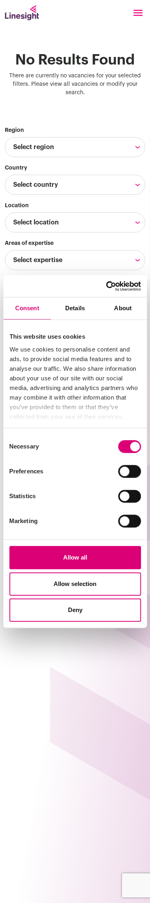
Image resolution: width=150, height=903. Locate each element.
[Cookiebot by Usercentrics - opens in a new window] (107, 286)
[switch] (129, 471)
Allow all (75, 557)
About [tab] (123, 308)
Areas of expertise (29, 243)
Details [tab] (75, 308)
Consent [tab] (27, 308)
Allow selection (75, 583)
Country (16, 167)
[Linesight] (22, 12)
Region (14, 130)
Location (17, 205)
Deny (75, 609)
